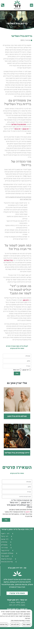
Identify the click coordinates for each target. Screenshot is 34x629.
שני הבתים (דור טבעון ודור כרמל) (19, 506)
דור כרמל (17, 129)
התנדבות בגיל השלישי (18, 124)
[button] (31, 5)
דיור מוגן (26, 300)
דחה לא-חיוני (15, 624)
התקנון (28, 512)
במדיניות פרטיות (19, 621)
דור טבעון (25, 129)
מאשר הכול (26, 624)
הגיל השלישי (8, 260)
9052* (18, 602)
